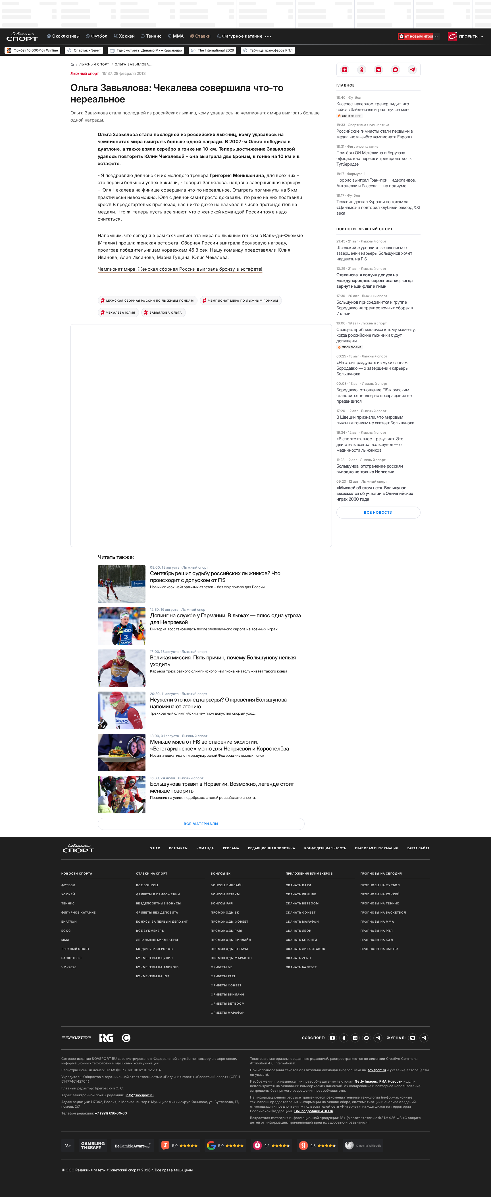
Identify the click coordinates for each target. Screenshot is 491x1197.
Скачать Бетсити (301, 939)
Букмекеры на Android (157, 967)
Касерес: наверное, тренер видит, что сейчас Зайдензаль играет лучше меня (373, 106)
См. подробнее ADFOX (313, 1111)
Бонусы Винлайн (227, 885)
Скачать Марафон (302, 921)
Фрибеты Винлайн (227, 994)
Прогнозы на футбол (380, 885)
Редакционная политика (271, 848)
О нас (155, 848)
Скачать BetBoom (302, 903)
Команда (205, 848)
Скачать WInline (301, 894)
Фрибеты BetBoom (228, 1003)
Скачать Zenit (299, 958)
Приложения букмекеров (309, 873)
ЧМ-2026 (68, 967)
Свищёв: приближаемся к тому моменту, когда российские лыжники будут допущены (376, 335)
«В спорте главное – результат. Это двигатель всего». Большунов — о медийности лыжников (369, 444)
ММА (65, 939)
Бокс (66, 930)
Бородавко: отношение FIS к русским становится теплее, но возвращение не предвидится (374, 395)
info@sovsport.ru (139, 1095)
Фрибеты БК (221, 967)
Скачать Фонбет (301, 912)
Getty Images (366, 1081)
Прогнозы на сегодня (381, 873)
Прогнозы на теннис (380, 903)
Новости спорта (76, 873)
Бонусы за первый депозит (162, 921)
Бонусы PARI (222, 903)
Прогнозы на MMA (377, 921)
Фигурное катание (78, 912)
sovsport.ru (377, 1070)
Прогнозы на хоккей (380, 894)
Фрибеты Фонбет (226, 985)
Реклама (231, 848)
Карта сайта (418, 848)
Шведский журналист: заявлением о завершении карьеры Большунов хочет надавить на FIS (374, 253)
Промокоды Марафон (231, 958)
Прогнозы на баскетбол (383, 912)
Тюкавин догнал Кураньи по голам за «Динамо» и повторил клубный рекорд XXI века (378, 207)
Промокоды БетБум (229, 949)
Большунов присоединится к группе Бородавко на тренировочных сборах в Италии (374, 307)
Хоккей (68, 894)
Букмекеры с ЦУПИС (154, 958)
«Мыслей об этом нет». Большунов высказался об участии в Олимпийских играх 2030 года (374, 493)
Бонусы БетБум (225, 894)
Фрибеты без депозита (157, 912)
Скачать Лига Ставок (306, 949)
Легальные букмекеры (157, 939)
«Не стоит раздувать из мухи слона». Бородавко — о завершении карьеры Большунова (372, 368)
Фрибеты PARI (223, 976)
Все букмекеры (150, 930)
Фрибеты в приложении (158, 894)
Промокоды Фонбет (229, 921)
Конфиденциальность (325, 848)
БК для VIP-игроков (154, 949)
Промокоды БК (225, 912)
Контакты (178, 848)
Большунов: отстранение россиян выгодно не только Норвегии (369, 468)
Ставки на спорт (151, 873)
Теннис (68, 903)
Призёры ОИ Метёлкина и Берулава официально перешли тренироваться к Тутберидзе (373, 158)
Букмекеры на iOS (152, 976)
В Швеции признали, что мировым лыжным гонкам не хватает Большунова (375, 419)
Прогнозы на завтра (380, 949)
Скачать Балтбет (301, 967)
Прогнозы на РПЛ (377, 930)
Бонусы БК (221, 873)
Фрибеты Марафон (228, 1012)
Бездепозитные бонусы (158, 903)
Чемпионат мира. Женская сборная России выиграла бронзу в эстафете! (180, 269)
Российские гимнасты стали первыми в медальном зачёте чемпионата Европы (374, 133)
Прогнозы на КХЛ (377, 939)
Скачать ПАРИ (298, 885)
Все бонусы (147, 885)
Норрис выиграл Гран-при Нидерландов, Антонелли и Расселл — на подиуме (376, 182)
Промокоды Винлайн (231, 939)
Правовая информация (376, 848)
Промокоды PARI (226, 930)
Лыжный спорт (84, 73)
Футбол (68, 885)
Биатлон (69, 921)
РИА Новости (390, 1081)
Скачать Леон (298, 930)
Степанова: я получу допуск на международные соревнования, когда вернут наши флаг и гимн (374, 280)
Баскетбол (71, 958)
